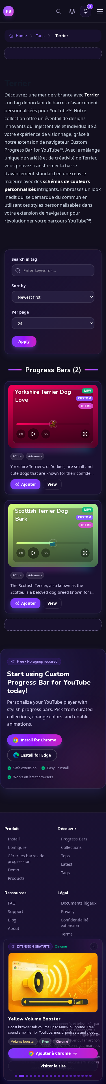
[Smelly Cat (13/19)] (67, 1076)
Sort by (19, 285)
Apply (24, 341)
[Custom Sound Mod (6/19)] (39, 1076)
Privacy (67, 911)
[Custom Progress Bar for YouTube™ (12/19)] (63, 1076)
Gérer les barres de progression (26, 858)
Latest (66, 864)
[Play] (33, 434)
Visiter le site (53, 1066)
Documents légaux (78, 903)
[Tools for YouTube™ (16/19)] (78, 1076)
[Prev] (20, 433)
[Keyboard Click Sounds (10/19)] (55, 1076)
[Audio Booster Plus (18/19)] (86, 1076)
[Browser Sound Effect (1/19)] (16, 1076)
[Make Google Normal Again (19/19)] (90, 1076)
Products (16, 878)
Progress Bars (74, 839)
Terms (67, 934)
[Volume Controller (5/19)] (35, 1076)
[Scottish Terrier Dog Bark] (53, 535)
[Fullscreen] (85, 433)
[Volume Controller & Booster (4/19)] (31, 1076)
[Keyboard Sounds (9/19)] (51, 1076)
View (52, 484)
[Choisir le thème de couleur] (72, 11)
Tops (65, 855)
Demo (13, 869)
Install (14, 839)
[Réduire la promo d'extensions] (94, 946)
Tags (65, 872)
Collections (71, 847)
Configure (17, 847)
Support (15, 911)
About (13, 928)
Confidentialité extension (74, 922)
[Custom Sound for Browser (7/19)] (43, 1076)
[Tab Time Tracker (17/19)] (82, 1076)
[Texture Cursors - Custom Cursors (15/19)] (74, 1076)
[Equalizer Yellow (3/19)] (27, 1076)
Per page (20, 312)
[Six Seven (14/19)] (71, 1076)
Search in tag (24, 259)
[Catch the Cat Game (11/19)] (59, 1076)
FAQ (12, 903)
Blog (12, 920)
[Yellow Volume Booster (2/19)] (21, 1076)
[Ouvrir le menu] (100, 11)
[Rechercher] (58, 11)
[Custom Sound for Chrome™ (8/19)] (47, 1076)
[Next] (45, 433)
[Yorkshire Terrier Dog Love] (53, 416)
